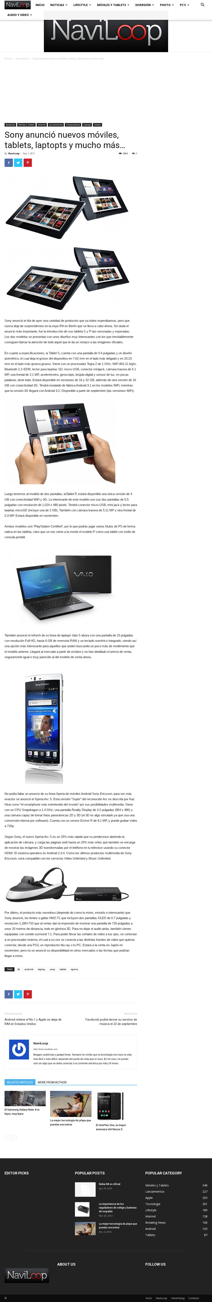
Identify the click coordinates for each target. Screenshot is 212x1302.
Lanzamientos (56, 124)
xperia (74, 969)
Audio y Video (18, 15)
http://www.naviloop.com (45, 1049)
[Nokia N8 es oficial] (85, 1189)
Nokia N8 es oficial (109, 1184)
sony (52, 969)
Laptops (87, 124)
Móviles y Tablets (111, 5)
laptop (41, 969)
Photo (165, 5)
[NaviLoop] (106, 31)
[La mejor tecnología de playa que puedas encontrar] (70, 1104)
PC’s (183, 5)
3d (18, 969)
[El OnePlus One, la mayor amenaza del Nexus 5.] (116, 1106)
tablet (63, 969)
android (28, 969)
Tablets (97, 124)
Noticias (57, 5)
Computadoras (73, 124)
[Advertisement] (106, 92)
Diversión (143, 5)
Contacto (193, 1298)
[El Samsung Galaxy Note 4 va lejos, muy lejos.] (25, 1098)
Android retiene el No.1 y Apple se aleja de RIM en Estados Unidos (33, 1022)
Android (42, 124)
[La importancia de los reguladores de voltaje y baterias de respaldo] (82, 1209)
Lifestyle (80, 5)
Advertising (177, 1298)
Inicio (40, 5)
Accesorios (22, 58)
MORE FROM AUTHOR (52, 1082)
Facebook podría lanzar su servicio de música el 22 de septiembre (111, 1022)
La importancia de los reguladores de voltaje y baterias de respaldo (118, 1208)
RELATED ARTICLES (20, 1082)
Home (8, 58)
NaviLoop (13, 153)
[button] (202, 5)
